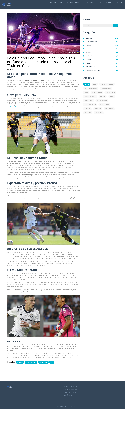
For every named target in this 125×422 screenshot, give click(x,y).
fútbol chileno (43, 362)
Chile (94, 84)
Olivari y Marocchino (93, 2)
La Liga (112, 96)
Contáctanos (68, 395)
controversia (110, 92)
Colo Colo (13, 107)
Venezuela (98, 108)
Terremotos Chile (55, 2)
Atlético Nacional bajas (114, 2)
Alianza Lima (88, 100)
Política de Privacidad (70, 392)
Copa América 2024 (90, 104)
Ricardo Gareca (102, 100)
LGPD (66, 398)
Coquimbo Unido (31, 362)
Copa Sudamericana (90, 88)
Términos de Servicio (70, 389)
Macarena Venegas (74, 2)
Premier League (106, 88)
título (51, 362)
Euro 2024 (87, 108)
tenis (86, 92)
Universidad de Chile (107, 84)
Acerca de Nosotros (70, 386)
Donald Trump (104, 104)
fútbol (86, 84)
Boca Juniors (109, 108)
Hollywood (98, 112)
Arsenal (102, 96)
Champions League (90, 96)
